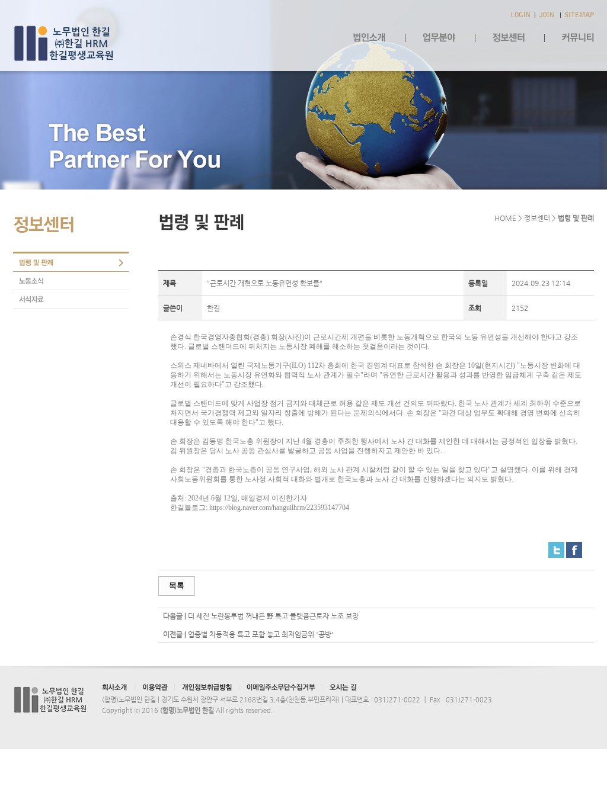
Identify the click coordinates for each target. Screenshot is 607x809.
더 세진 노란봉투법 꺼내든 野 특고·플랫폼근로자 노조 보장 (273, 616)
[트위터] (556, 546)
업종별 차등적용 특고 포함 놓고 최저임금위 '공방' (261, 634)
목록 (176, 585)
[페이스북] (574, 546)
